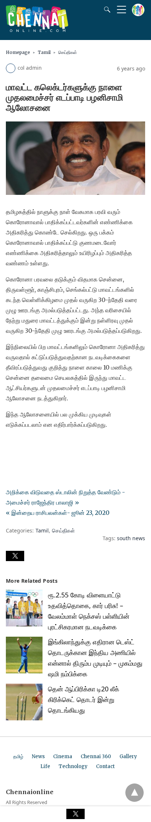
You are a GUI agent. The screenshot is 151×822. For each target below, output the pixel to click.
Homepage (18, 52)
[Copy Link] (47, 445)
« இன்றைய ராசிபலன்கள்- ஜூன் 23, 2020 (58, 512)
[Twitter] (23, 445)
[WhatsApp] (35, 445)
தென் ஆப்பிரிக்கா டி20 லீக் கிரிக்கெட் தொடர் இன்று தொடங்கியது (83, 699)
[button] (15, 556)
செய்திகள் (67, 52)
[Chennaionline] (37, 30)
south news (131, 538)
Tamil (44, 52)
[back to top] (134, 792)
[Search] (105, 9)
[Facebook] (12, 445)
